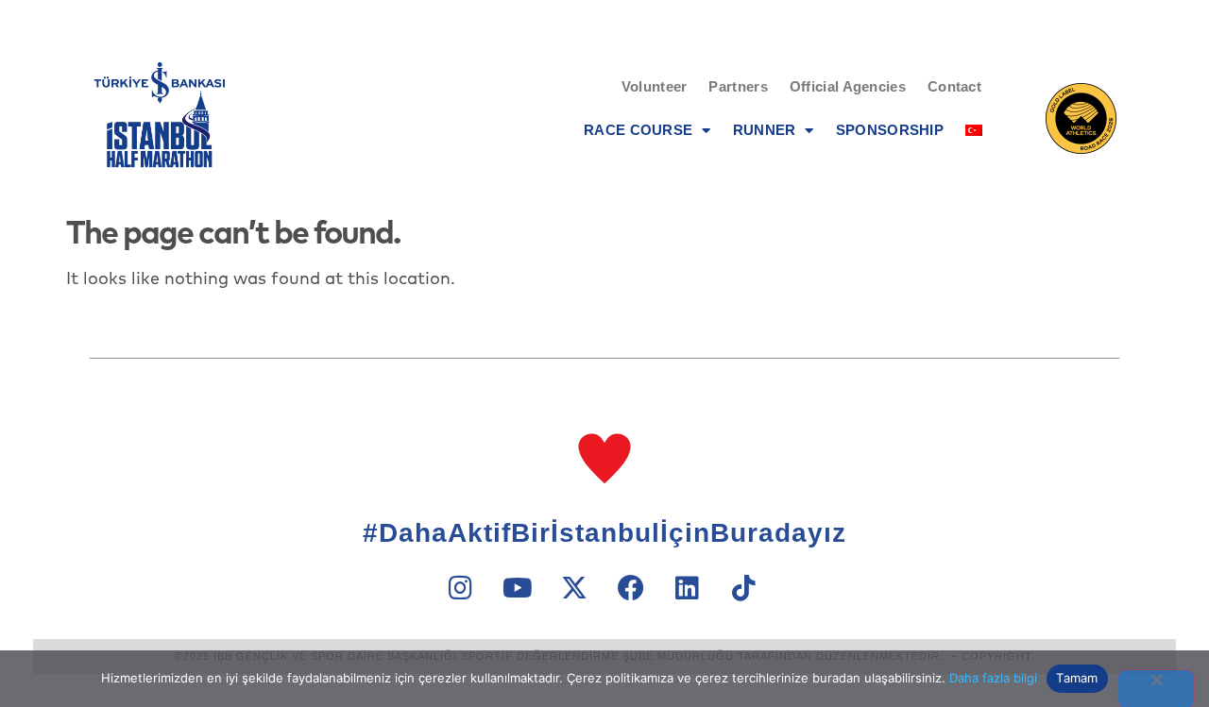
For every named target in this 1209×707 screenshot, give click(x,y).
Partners (737, 86)
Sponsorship (890, 130)
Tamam (1077, 677)
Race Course (638, 130)
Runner (764, 130)
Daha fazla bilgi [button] (993, 677)
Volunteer (655, 86)
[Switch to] (973, 130)
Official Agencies (848, 86)
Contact (954, 86)
